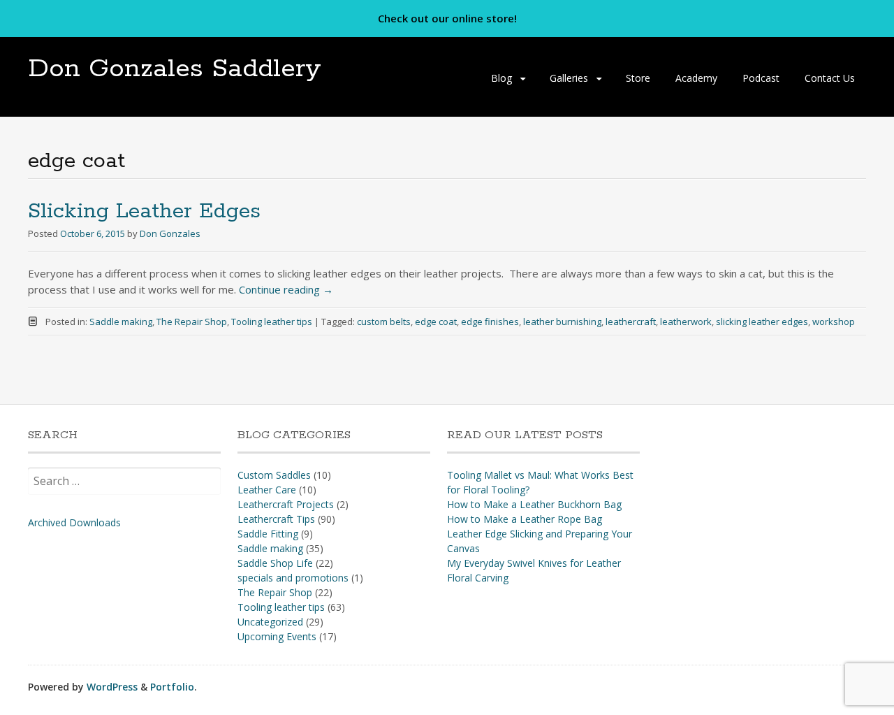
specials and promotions (293, 577)
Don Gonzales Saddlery (174, 68)
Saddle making (120, 321)
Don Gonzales (170, 233)
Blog (501, 78)
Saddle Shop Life (275, 563)
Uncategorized (270, 621)
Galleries (569, 78)
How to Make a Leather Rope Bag (524, 519)
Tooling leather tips (271, 321)
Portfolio (172, 686)
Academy (696, 78)
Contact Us (830, 78)
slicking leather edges (762, 321)
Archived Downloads (74, 522)
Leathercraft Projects (285, 504)
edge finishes (490, 321)
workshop (833, 321)
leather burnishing (562, 321)
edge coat (436, 321)
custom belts (384, 321)
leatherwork (686, 321)
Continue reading (286, 289)
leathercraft (631, 321)
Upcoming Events (276, 636)
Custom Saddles (274, 475)
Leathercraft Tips (276, 519)
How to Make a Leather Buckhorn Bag (534, 504)
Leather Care (266, 489)
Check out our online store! (447, 18)
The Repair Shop (191, 321)
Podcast (760, 78)
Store (638, 78)
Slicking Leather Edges (144, 211)
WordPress (112, 686)
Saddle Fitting (267, 533)
